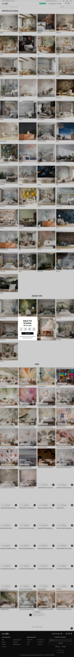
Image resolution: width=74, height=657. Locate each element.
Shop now (27, 333)
